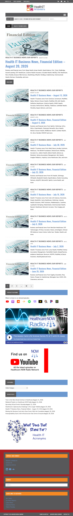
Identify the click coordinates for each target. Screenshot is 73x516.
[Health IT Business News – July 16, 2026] (17, 200)
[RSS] (68, 1)
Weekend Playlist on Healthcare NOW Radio (18, 402)
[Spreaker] (41, 301)
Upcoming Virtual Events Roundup (15, 404)
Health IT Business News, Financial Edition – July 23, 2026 (48, 171)
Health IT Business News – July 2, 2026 (47, 246)
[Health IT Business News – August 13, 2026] (17, 101)
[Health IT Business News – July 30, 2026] (17, 150)
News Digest (27, 1)
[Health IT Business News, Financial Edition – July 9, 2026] (17, 227)
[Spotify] (30, 301)
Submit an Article (11, 465)
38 (26, 286)
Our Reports (32, 57)
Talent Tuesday (10, 507)
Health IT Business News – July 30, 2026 (47, 144)
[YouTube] (61, 1)
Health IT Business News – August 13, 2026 (48, 95)
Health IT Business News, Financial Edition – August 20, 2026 (35, 63)
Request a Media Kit (11, 460)
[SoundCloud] (64, 1)
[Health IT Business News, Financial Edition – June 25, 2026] (17, 274)
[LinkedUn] (58, 1)
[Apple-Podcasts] (13, 301)
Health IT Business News (15, 57)
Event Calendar (17, 1)
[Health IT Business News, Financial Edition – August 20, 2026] (26, 54)
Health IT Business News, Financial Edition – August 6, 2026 (48, 121)
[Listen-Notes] (47, 301)
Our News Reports (11, 500)
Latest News (9, 502)
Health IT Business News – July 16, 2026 (47, 194)
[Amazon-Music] (36, 301)
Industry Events (10, 505)
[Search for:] (36, 485)
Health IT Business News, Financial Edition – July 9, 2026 (48, 223)
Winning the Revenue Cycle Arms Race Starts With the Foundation (25, 411)
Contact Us (8, 1)
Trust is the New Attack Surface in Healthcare (19, 400)
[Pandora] (52, 301)
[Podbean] (58, 301)
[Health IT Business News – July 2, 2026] (17, 252)
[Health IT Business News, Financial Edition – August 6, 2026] (17, 125)
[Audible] (25, 301)
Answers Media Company (56, 514)
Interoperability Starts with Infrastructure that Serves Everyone (24, 413)
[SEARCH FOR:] (58, 19)
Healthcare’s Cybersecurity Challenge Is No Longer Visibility (23, 407)
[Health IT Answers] (36, 8)
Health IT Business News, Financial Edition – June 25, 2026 (48, 270)
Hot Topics (9, 498)
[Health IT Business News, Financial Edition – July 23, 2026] (17, 175)
